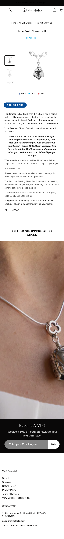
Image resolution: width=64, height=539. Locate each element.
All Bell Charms (25, 23)
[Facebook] (3, 531)
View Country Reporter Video (16, 498)
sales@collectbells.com (13, 521)
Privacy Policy (9, 490)
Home (13, 23)
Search (5, 478)
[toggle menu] (3, 10)
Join (54, 444)
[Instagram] (10, 531)
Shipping (6, 482)
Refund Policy (9, 486)
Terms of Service (10, 494)
